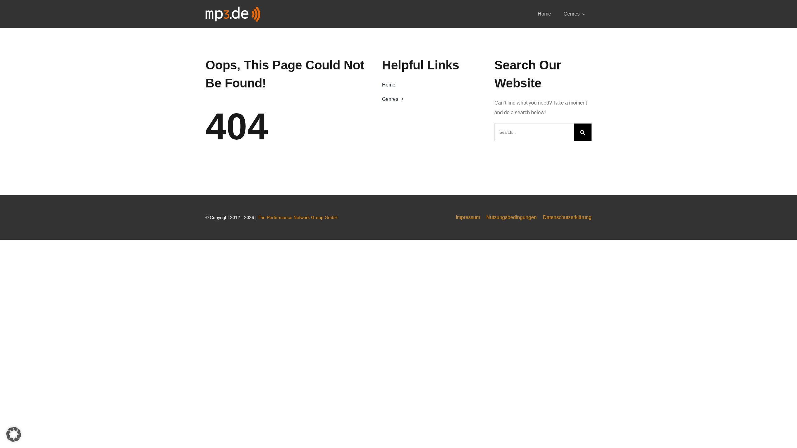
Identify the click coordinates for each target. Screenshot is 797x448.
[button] (13, 434)
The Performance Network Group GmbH (297, 217)
